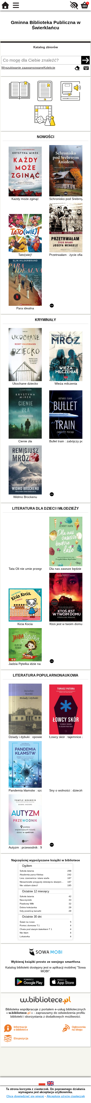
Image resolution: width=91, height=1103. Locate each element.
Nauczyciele (26, 900)
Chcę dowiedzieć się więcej (25, 1096)
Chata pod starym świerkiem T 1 (36, 929)
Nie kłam (24, 932)
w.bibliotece (19, 1012)
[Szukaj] (85, 60)
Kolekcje (49, 67)
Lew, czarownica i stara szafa (34, 878)
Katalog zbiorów (45, 47)
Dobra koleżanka (28, 907)
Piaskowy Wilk (27, 903)
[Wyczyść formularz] (77, 68)
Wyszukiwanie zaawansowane (22, 67)
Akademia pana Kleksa (31, 874)
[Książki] (20, 101)
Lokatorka (25, 936)
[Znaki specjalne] (86, 68)
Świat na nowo (27, 922)
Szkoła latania (27, 871)
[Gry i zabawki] (45, 126)
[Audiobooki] (71, 101)
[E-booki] (45, 101)
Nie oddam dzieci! (29, 885)
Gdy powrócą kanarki (30, 911)
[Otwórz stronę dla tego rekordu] (26, 172)
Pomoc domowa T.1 (30, 925)
